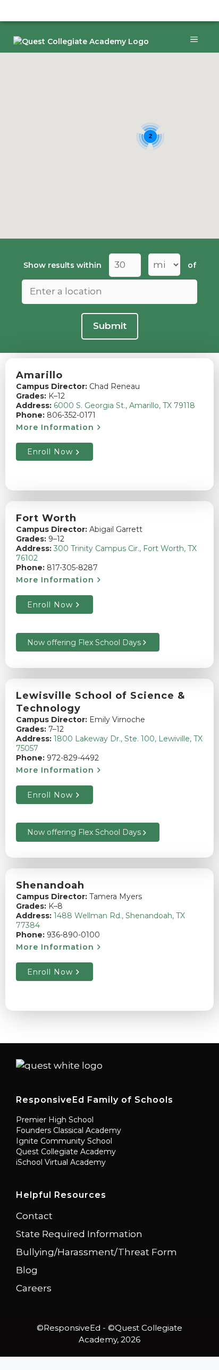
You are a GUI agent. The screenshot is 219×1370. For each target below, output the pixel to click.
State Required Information (79, 1234)
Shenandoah (50, 885)
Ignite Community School (64, 1141)
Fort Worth (46, 518)
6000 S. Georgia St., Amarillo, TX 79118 (124, 405)
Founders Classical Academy (68, 1130)
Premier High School (55, 1119)
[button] (186, 210)
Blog (27, 1270)
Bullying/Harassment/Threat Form (96, 1252)
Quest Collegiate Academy (66, 1151)
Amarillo (39, 375)
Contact (34, 1216)
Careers (34, 1288)
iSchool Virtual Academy (61, 1162)
